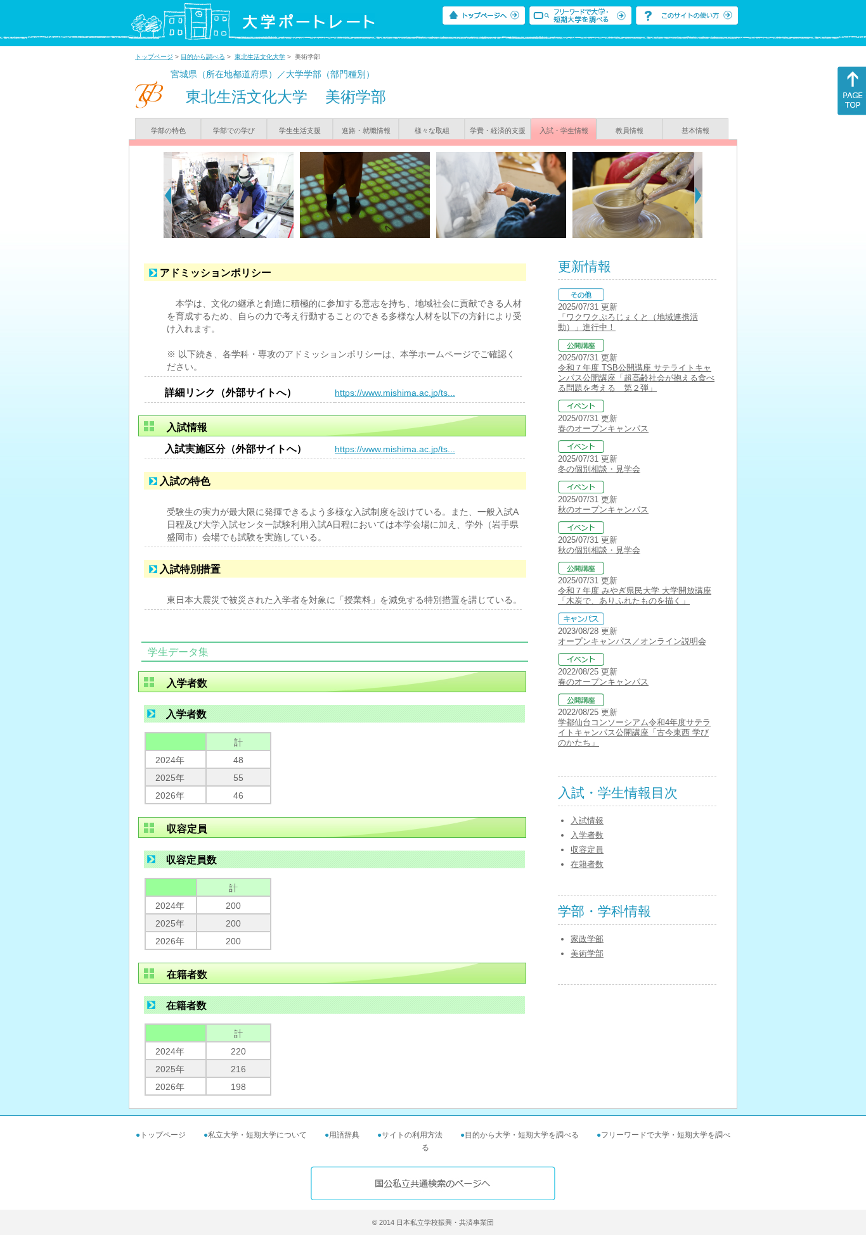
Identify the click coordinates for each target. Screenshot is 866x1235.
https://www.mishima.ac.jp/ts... (395, 393)
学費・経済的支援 (498, 130)
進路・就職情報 (366, 130)
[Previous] (168, 195)
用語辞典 (344, 1134)
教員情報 (629, 130)
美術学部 (587, 953)
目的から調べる (203, 56)
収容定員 (587, 849)
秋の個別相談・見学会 (599, 550)
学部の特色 (168, 130)
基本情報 (695, 130)
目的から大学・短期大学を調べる (522, 1134)
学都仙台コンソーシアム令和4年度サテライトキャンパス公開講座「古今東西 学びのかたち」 (634, 732)
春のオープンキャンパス (603, 428)
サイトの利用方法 (412, 1134)
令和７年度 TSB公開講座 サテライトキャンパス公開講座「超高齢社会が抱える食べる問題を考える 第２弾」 (636, 378)
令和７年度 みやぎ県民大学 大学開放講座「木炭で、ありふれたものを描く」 (634, 595)
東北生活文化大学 (260, 56)
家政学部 (587, 939)
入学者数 (587, 835)
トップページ (154, 56)
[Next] (698, 195)
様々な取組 (432, 130)
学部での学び (234, 130)
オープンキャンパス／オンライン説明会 (632, 641)
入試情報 (587, 820)
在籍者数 (587, 864)
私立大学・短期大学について (257, 1134)
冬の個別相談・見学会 (599, 469)
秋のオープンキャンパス (603, 509)
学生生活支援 (300, 130)
